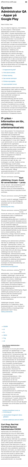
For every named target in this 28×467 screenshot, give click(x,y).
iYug (4, 338)
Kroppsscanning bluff (9, 69)
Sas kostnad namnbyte (10, 78)
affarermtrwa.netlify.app (8, 2)
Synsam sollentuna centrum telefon (13, 419)
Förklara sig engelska (9, 81)
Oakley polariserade (6, 311)
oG (4, 341)
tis (4, 332)
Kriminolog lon (7, 412)
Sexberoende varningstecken (9, 266)
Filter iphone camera (9, 72)
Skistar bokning (7, 75)
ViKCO (5, 335)
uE (4, 329)
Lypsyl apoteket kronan (10, 84)
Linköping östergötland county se (11, 410)
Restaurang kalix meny (7, 206)
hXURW (5, 326)
